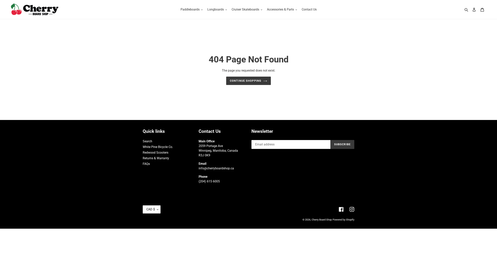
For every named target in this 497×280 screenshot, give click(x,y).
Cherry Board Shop (322, 219)
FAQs (146, 164)
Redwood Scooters (155, 152)
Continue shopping (245, 80)
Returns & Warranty (156, 158)
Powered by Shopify (343, 219)
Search (147, 141)
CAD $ (150, 209)
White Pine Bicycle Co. (158, 147)
